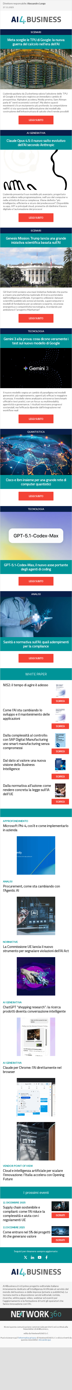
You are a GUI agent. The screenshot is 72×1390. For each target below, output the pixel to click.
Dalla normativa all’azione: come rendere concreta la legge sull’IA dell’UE (27, 790)
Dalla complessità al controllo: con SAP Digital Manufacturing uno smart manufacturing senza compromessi (26, 741)
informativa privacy (27, 1337)
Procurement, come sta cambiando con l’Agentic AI (31, 888)
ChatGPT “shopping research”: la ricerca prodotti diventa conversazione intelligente (34, 1009)
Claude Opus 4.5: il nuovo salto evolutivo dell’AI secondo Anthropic (36, 142)
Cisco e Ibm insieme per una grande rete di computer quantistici (36, 482)
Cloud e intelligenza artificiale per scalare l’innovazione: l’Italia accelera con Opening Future (33, 1175)
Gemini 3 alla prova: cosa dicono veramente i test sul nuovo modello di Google (36, 341)
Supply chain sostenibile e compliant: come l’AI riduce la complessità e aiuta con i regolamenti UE (24, 1213)
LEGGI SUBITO (36, 120)
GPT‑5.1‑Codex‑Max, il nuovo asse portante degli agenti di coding (36, 567)
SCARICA (60, 701)
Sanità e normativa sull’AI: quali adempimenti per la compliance (36, 644)
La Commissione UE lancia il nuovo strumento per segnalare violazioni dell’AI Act (36, 948)
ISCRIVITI (60, 1215)
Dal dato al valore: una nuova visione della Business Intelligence (24, 764)
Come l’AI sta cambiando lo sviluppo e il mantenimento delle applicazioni (26, 714)
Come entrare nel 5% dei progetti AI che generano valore (26, 1234)
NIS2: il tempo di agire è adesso (25, 685)
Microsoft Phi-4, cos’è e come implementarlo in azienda (36, 828)
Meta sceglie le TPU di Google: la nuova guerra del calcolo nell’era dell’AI (36, 42)
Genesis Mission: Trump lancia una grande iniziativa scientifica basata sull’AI (36, 240)
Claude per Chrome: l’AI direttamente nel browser (32, 1069)
